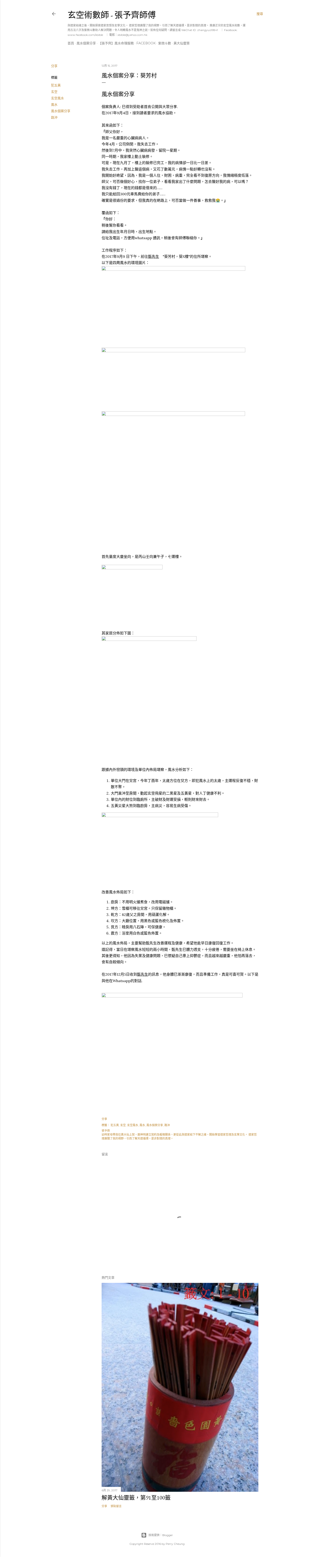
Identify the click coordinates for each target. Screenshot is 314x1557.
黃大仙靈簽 (182, 43)
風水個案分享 (86, 43)
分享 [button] (54, 66)
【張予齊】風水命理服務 (116, 43)
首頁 (71, 43)
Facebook (146, 43)
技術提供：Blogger (160, 1535)
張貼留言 (116, 1506)
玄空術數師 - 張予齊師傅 (112, 15)
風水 (54, 104)
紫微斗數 (164, 43)
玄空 (54, 92)
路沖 (54, 117)
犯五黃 (56, 85)
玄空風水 (57, 98)
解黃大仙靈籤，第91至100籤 (136, 1497)
